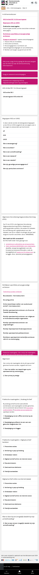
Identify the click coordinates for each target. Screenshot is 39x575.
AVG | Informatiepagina (14, 8)
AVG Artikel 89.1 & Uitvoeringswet (14, 19)
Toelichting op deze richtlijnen (12, 292)
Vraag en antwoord (9, 39)
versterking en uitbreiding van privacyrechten (20, 244)
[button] (32, 3)
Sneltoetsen (16, 566)
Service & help (5, 566)
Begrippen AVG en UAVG (11, 23)
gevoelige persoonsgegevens (23, 410)
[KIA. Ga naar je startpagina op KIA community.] (10, 2)
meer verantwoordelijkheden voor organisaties (20, 246)
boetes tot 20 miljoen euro (25, 252)
